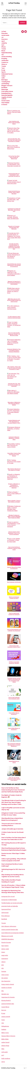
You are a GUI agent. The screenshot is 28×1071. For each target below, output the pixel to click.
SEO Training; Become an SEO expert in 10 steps (14, 469)
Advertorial (4, 912)
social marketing (6, 56)
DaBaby (3, 1029)
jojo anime (4, 978)
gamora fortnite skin (7, 1004)
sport (3, 41)
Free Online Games (7, 91)
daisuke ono (5, 994)
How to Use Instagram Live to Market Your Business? (14, 630)
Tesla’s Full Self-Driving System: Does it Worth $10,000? (14, 192)
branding (4, 58)
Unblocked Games (7, 74)
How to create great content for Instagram (14, 614)
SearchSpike (5, 102)
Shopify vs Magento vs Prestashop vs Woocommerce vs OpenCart (14, 485)
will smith (4, 1052)
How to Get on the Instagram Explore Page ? (14, 646)
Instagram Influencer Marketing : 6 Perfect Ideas (14, 438)
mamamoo (4, 958)
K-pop (3, 70)
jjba (2, 991)
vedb (3, 78)
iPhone (3, 47)
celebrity (4, 43)
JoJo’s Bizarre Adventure (8, 926)
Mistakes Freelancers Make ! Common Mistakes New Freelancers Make (14, 516)
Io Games (4, 104)
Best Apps (4, 80)
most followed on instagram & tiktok (12, 933)
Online (3, 76)
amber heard (5, 1042)
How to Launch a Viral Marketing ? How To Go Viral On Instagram (14, 533)
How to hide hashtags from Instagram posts (14, 698)
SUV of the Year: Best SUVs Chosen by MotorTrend (14, 157)
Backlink (4, 919)
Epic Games (5, 946)
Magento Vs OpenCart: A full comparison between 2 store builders (14, 283)
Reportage (4, 89)
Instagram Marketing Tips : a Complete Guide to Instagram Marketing (14, 350)
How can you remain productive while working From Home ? (14, 779)
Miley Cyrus (5, 1033)
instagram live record (8, 896)
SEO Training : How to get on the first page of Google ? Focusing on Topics (14, 368)
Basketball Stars (6, 93)
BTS (2, 965)
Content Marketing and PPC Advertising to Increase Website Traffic (14, 422)
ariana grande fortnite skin (9, 929)
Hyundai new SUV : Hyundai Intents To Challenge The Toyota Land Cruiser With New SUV (14, 246)
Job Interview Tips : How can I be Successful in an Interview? (14, 385)
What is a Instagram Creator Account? (14, 597)
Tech (3, 68)
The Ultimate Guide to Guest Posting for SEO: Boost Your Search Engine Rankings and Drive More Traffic (13, 802)
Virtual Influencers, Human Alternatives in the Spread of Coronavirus (14, 265)
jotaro (3, 952)
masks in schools (6, 987)
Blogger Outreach (6, 85)
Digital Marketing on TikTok (14, 762)
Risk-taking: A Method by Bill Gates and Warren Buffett (14, 404)
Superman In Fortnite (8, 997)
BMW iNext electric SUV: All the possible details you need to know (14, 300)
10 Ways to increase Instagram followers (14, 662)
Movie (3, 50)
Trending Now (5, 81)
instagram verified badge (9, 900)
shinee (3, 962)
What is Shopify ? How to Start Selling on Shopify (14, 501)
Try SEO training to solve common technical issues (14, 317)
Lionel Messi (5, 1007)
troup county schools (7, 984)
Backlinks (4, 87)
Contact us (4, 62)
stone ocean (5, 975)
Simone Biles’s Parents (8, 1036)
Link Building (5, 83)
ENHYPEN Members (7, 939)
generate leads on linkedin (9, 906)
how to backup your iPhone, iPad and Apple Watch (14, 122)
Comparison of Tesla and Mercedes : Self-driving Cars (14, 210)
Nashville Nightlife (6, 95)
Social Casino (5, 100)
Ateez (3, 1062)
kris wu (3, 1010)
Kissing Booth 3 (6, 1000)
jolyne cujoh (5, 949)
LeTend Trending (14, 3)
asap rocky (4, 955)
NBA (2, 1049)
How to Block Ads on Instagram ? (14, 713)
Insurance (4, 39)
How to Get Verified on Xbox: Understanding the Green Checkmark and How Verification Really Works (13, 790)
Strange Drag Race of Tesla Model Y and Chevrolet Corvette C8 (14, 175)
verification (4, 60)
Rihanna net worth (7, 936)
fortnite (3, 971)
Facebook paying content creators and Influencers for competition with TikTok (14, 680)
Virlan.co (4, 64)
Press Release (5, 916)
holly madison (5, 1058)
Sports (3, 72)
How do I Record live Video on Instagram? (14, 568)
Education (4, 33)
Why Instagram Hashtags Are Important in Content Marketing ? (14, 745)
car (2, 37)
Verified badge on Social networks (11, 903)
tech (2, 45)
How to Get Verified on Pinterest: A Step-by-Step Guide (13, 548)
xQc (2, 968)
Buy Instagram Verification (14, 582)
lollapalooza (5, 1026)
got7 (2, 1055)
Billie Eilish (4, 1039)
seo (2, 54)
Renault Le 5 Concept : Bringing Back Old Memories (14, 227)
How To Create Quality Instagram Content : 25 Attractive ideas (14, 334)
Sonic (3, 1020)
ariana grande (5, 1016)
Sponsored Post (6, 909)
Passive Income (6, 942)
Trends (3, 49)
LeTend (3, 31)
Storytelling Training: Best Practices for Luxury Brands (14, 454)
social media (5, 35)
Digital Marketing (6, 52)
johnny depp (5, 1046)
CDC (2, 1023)
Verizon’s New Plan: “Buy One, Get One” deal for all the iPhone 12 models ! (14, 140)
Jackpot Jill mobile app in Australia (12, 829)
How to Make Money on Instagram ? (14, 729)
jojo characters (5, 981)
